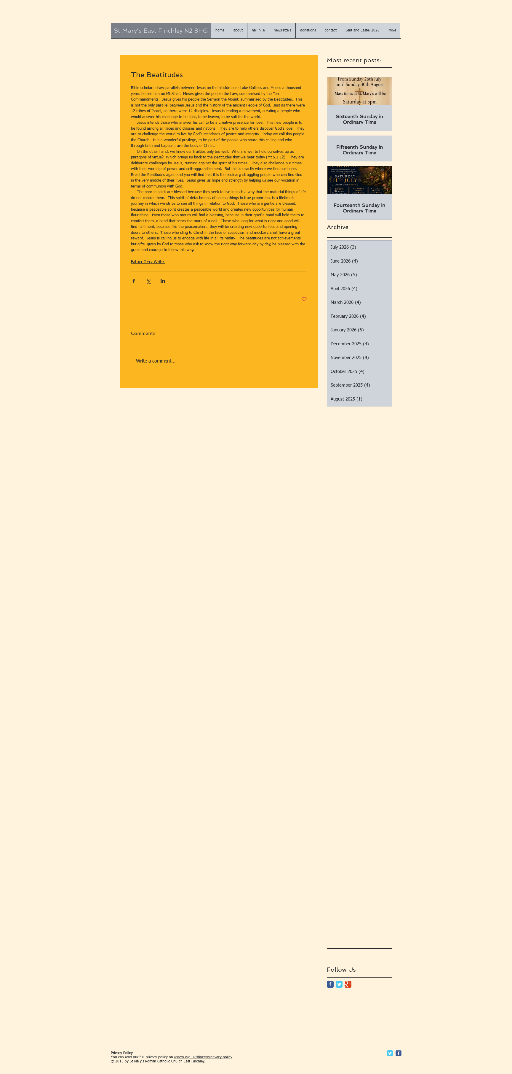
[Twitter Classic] (339, 984)
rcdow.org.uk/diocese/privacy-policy (203, 1057)
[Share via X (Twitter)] (148, 281)
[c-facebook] (398, 1053)
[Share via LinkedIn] (163, 281)
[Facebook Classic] (330, 984)
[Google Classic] (348, 984)
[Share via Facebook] (134, 281)
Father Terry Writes (148, 262)
